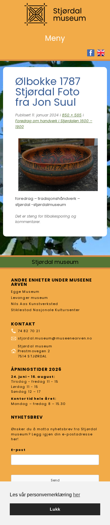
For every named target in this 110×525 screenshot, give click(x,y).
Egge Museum (25, 291)
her (76, 494)
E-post (18, 450)
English (101, 52)
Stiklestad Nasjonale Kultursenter (45, 309)
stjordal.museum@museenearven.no (55, 338)
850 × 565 (72, 115)
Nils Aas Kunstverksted (34, 303)
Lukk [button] (55, 509)
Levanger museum (29, 297)
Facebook (90, 52)
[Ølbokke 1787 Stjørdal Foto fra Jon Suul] (58, 193)
